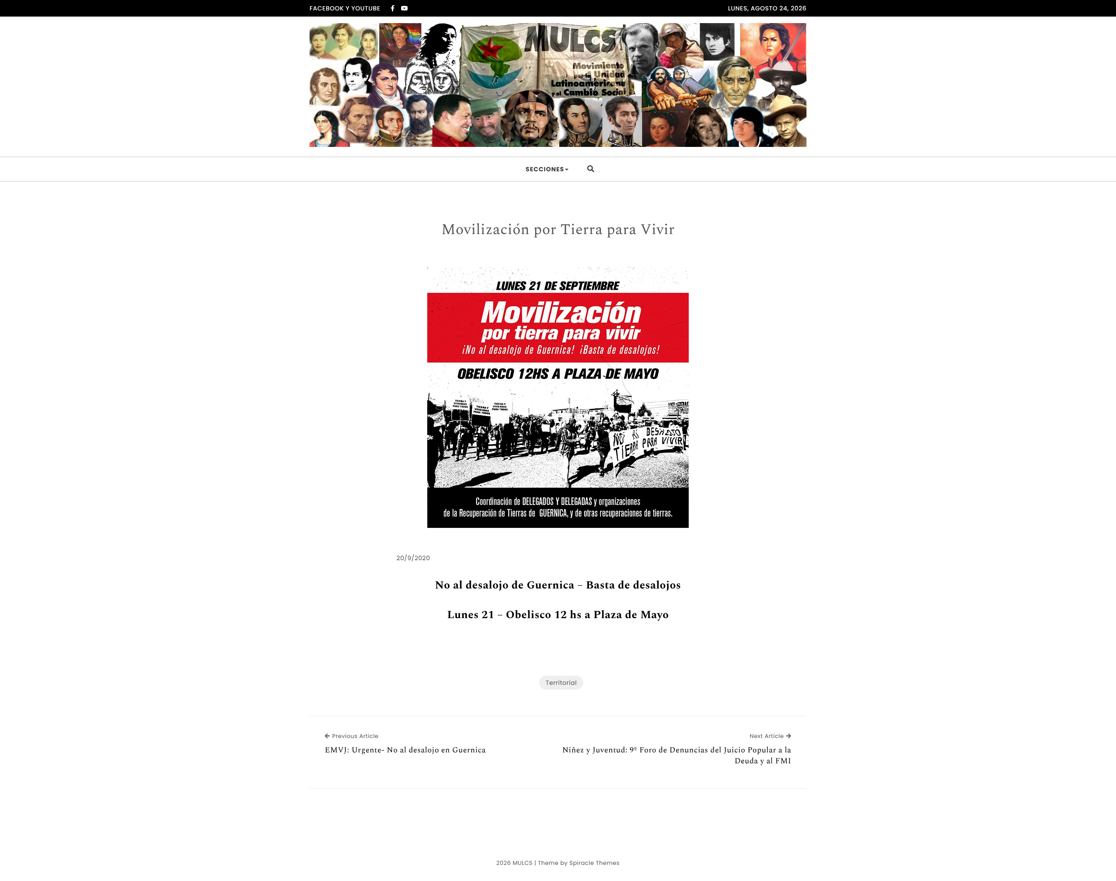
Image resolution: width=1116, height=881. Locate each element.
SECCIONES (545, 169)
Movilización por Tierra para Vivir (558, 230)
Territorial (561, 682)
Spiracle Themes (594, 863)
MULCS (523, 863)
